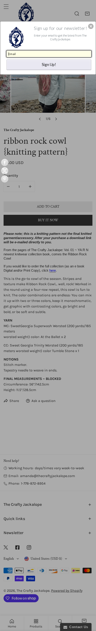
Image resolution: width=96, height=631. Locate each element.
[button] (91, 26)
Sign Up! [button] (49, 64)
